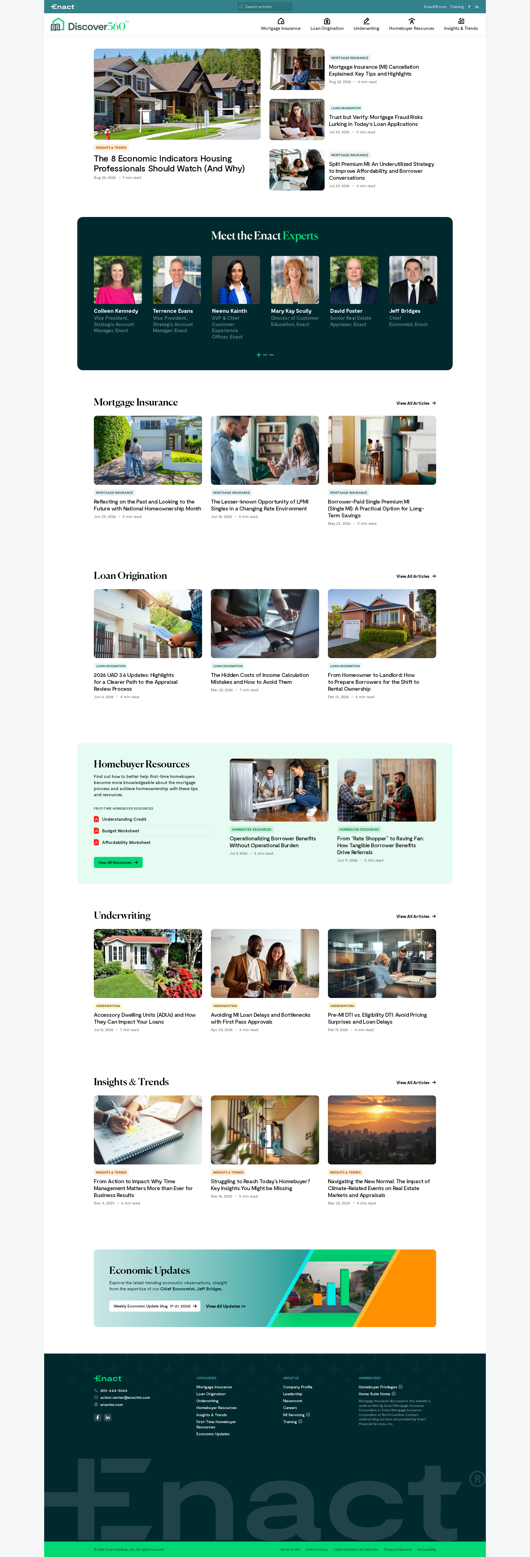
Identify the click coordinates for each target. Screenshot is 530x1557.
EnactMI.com (435, 6)
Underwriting (208, 1400)
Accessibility (427, 1549)
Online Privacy (317, 1549)
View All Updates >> (226, 1306)
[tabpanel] (117, 294)
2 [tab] (265, 355)
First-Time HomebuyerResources (216, 1424)
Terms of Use (290, 1549)
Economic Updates (213, 1433)
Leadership (292, 1393)
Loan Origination (211, 1393)
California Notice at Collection (355, 1549)
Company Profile (297, 1386)
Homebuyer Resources (217, 1407)
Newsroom (292, 1400)
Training (457, 6)
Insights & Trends (212, 1414)
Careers (290, 1407)
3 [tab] (271, 355)
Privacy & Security (398, 1549)
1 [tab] (259, 355)
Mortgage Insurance (214, 1386)
